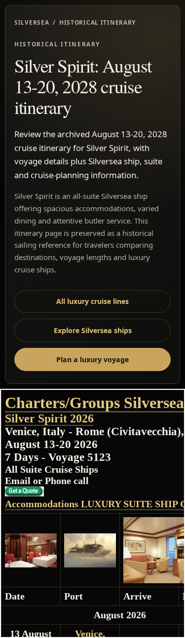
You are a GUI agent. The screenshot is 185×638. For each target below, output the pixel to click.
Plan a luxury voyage (92, 359)
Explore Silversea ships (93, 330)
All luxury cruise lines (92, 301)
